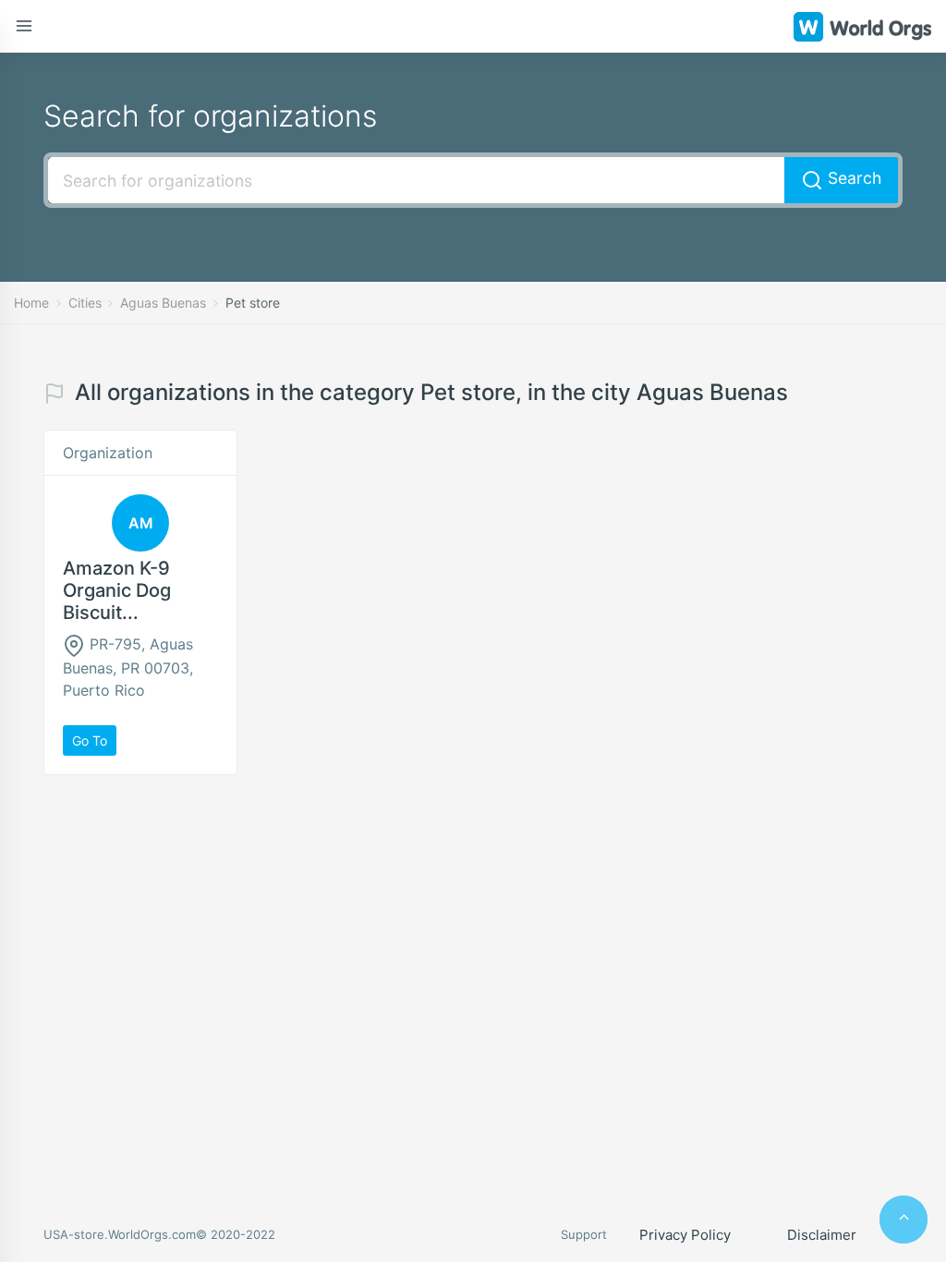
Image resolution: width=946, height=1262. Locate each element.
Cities (85, 302)
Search (852, 178)
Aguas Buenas (163, 302)
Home (31, 302)
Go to (89, 740)
